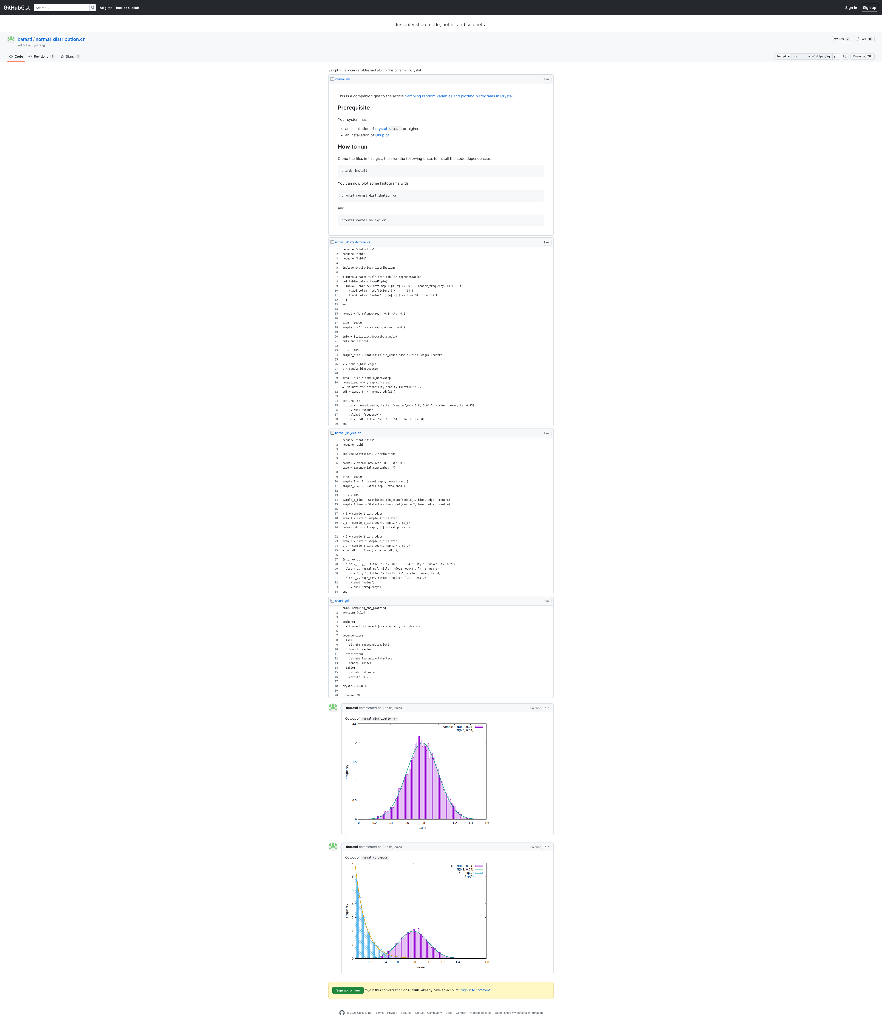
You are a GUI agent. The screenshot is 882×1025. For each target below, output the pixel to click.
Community (434, 1012)
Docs (449, 1012)
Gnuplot (382, 135)
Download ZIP (862, 56)
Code (19, 56)
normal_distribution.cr (60, 39)
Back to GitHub (127, 8)
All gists (106, 8)
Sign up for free (348, 990)
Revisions (43, 56)
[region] (441, 160)
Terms (380, 1012)
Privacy (392, 1012)
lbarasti (24, 39)
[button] (836, 56)
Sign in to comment (475, 990)
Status (419, 1012)
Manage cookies (480, 1012)
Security (406, 1012)
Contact (461, 1012)
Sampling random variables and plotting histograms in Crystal (459, 96)
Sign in (851, 7)
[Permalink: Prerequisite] (334, 107)
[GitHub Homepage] (342, 1013)
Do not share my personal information (519, 1012)
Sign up (869, 7)
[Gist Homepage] (17, 7)
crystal (381, 128)
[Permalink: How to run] (334, 146)
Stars (72, 56)
